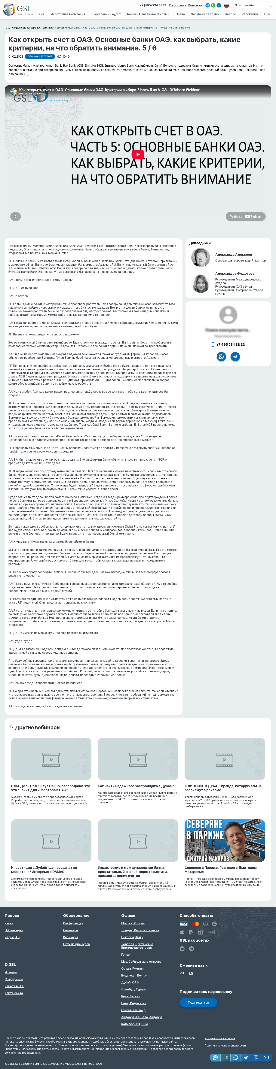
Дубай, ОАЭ (130, 982)
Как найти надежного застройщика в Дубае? (136, 786)
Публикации (14, 930)
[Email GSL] (266, 1057)
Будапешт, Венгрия (135, 975)
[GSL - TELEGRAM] (191, 948)
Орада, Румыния (133, 968)
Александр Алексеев (233, 254)
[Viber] (256, 1057)
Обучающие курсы (76, 944)
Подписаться (198, 1002)
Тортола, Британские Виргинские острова (137, 945)
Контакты (195, 5)
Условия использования (220, 1038)
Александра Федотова (234, 273)
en (191, 973)
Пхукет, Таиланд (133, 1010)
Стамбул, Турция (133, 989)
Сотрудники (14, 979)
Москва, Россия (133, 923)
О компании (177, 5)
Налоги (230, 14)
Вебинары (70, 937)
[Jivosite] (215, 1057)
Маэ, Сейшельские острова (141, 961)
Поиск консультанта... (228, 330)
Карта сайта (14, 993)
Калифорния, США (134, 1024)
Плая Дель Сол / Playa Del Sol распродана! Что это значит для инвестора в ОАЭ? (50, 788)
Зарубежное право (205, 14)
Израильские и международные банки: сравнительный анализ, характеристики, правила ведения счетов (133, 872)
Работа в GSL (14, 986)
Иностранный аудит (106, 14)
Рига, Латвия (130, 996)
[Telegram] (246, 1057)
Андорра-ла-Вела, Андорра (141, 1017)
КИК (41, 14)
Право (180, 14)
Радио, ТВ (12, 937)
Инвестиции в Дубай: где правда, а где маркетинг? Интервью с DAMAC (44, 870)
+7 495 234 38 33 (230, 345)
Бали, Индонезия (133, 1003)
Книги (9, 923)
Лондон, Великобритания (140, 930)
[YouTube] (182, 948)
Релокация (250, 14)
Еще (267, 14)
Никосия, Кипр (132, 937)
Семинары (70, 930)
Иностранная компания (68, 14)
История (11, 972)
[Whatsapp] (236, 1057)
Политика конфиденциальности (225, 1045)
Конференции (73, 923)
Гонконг (127, 954)
